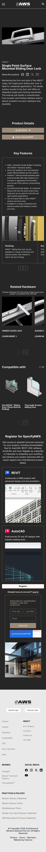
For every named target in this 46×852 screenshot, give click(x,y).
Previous (20, 268)
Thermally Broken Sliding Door (33, 406)
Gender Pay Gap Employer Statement (19, 813)
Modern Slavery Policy (12, 803)
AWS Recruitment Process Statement (19, 818)
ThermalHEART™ (8, 783)
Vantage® (6, 771)
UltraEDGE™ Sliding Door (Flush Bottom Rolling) (11, 407)
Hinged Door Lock (12, 331)
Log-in (35, 592)
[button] (20, 352)
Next (25, 268)
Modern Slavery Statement (14, 798)
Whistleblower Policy (11, 808)
